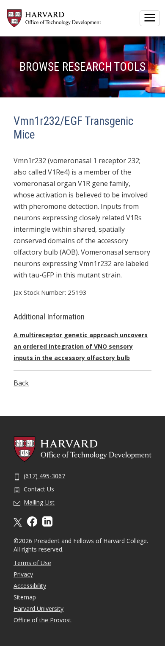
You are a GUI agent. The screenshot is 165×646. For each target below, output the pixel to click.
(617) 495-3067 (44, 476)
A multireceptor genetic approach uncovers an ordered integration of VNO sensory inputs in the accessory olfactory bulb (81, 346)
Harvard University (38, 608)
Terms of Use (32, 563)
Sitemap (25, 597)
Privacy (23, 574)
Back (21, 383)
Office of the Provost (43, 620)
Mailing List (39, 502)
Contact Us (39, 489)
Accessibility (30, 586)
